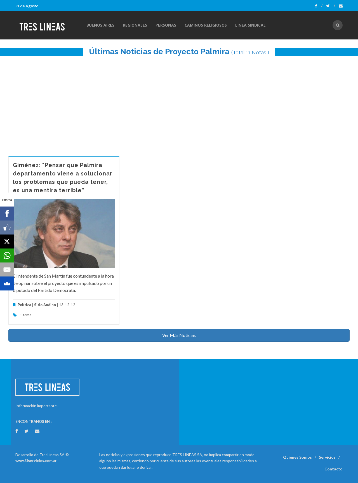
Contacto (333, 468)
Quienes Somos (297, 457)
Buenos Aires (100, 25)
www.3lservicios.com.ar (36, 460)
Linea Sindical (250, 25)
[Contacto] (341, 6)
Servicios (327, 457)
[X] (7, 241)
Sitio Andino (45, 305)
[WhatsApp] (7, 255)
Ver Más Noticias (179, 335)
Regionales (135, 25)
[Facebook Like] (7, 228)
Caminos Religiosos (206, 25)
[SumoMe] (7, 283)
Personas (166, 25)
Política (24, 305)
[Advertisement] (179, 103)
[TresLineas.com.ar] (46, 25)
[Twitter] (330, 6)
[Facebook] (318, 6)
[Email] (7, 269)
